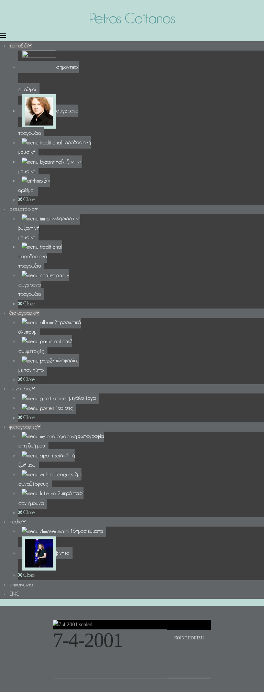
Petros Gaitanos (132, 18)
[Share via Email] (197, 666)
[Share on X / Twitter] (197, 651)
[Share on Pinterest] (181, 666)
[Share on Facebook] (181, 651)
